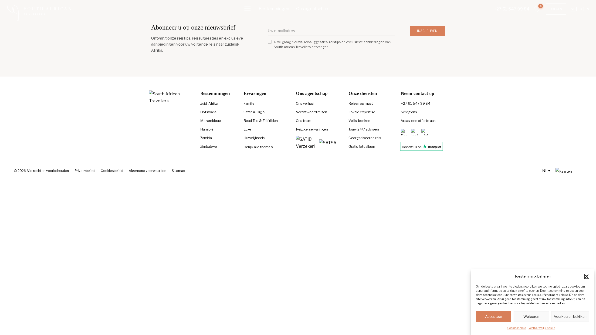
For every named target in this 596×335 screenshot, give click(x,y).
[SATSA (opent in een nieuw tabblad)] (328, 142)
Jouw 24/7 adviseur (364, 129)
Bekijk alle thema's (258, 147)
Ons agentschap (312, 8)
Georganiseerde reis (365, 138)
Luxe (247, 129)
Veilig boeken (359, 121)
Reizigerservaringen (312, 129)
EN (586, 9)
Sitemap (178, 171)
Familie (249, 103)
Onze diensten (363, 93)
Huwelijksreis (254, 138)
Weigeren (531, 317)
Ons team (303, 121)
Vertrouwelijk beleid (541, 328)
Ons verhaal (305, 103)
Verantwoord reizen (311, 112)
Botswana (208, 112)
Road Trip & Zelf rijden (261, 121)
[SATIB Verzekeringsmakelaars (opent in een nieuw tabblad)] (305, 143)
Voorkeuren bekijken (570, 317)
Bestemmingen (274, 8)
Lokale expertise (362, 112)
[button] (586, 276)
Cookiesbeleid (516, 328)
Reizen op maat (361, 103)
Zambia (206, 138)
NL (573, 9)
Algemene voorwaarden (147, 171)
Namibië (206, 129)
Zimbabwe (208, 146)
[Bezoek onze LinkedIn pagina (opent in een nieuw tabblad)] (424, 131)
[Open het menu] (247, 9)
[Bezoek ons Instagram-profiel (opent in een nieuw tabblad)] (414, 131)
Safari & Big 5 (254, 112)
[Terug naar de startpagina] (39, 13)
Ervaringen (255, 93)
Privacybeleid (84, 171)
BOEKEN (556, 9)
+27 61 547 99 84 (511, 9)
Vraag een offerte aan (418, 121)
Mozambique (210, 121)
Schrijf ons (409, 112)
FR (580, 9)
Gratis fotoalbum (362, 146)
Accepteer (493, 317)
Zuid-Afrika (209, 103)
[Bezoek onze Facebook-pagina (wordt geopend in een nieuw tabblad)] (404, 131)
